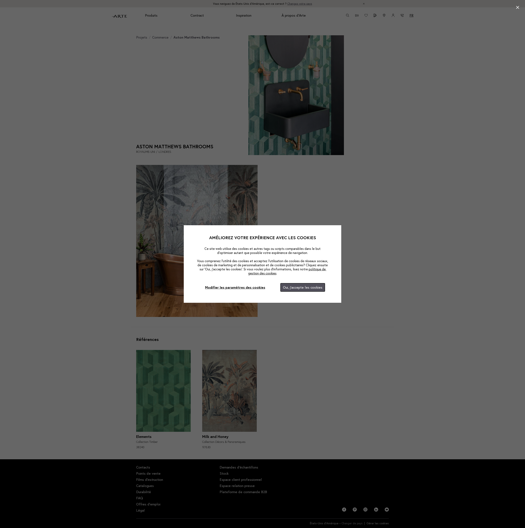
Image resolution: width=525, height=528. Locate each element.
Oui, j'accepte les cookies (302, 287)
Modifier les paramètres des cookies (235, 287)
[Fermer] (517, 7)
